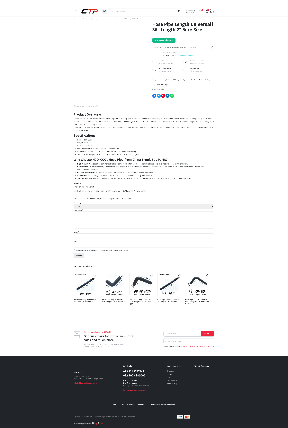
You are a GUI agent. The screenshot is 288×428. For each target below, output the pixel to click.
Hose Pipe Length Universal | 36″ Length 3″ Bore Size (85, 223)
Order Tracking (171, 306)
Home (75, 19)
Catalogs (169, 296)
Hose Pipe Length (163, 85)
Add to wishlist (212, 47)
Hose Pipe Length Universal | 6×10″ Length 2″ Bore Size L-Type (140, 224)
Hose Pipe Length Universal (96, 19)
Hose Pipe (83, 19)
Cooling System (165, 80)
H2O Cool (175, 80)
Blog (168, 299)
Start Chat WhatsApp (187, 56)
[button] (78, 87)
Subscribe (207, 256)
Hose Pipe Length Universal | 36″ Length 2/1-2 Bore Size (168, 223)
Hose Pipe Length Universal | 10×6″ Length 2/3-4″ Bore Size (113, 223)
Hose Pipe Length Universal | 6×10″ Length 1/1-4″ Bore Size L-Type (197, 224)
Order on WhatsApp (165, 40)
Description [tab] (79, 106)
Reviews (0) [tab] (93, 106)
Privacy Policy (171, 302)
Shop (208, 80)
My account (170, 293)
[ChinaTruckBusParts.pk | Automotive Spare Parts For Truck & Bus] (89, 11)
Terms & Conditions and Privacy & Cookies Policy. (198, 268)
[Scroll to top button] (283, 423)
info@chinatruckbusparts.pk (85, 305)
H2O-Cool (161, 89)
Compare (96, 201)
